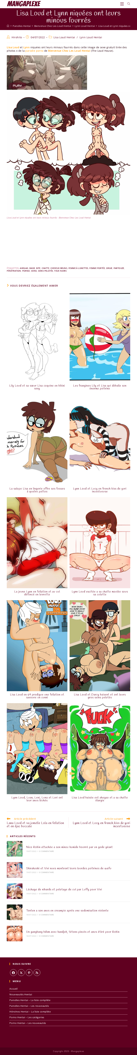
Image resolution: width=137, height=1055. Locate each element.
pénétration (14, 270)
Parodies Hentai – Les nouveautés (29, 1005)
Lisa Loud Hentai (64, 37)
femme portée (97, 268)
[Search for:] (127, 4)
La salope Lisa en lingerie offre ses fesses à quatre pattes (37, 490)
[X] (21, 972)
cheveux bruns (58, 268)
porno (26, 270)
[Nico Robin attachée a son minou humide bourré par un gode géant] (14, 849)
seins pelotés (45, 270)
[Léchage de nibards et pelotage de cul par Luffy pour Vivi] (14, 891)
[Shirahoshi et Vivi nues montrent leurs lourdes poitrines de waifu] (14, 870)
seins (34, 270)
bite (38, 268)
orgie (109, 268)
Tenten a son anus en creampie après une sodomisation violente (67, 911)
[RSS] (37, 972)
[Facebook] (13, 972)
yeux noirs (60, 270)
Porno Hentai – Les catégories (26, 1017)
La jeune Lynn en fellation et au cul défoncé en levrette (37, 593)
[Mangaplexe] (8, 26)
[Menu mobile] (122, 4)
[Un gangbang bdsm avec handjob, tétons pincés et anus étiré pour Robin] (14, 933)
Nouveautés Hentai (20, 994)
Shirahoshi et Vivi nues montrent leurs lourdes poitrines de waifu (68, 868)
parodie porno (34, 50)
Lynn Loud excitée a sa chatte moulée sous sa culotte (100, 593)
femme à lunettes (78, 268)
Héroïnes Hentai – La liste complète (30, 1011)
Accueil (13, 988)
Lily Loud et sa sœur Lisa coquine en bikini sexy (37, 387)
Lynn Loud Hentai (91, 37)
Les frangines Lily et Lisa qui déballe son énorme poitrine (99, 387)
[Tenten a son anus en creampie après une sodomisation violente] (14, 912)
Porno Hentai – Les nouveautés (27, 1023)
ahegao (24, 268)
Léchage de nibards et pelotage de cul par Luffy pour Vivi (64, 889)
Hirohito (17, 37)
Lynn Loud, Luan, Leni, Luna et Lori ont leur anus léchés (37, 799)
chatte (45, 268)
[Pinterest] (29, 972)
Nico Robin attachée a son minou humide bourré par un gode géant (69, 847)
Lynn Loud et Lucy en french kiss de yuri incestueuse (99, 490)
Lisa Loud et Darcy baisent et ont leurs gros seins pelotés (100, 696)
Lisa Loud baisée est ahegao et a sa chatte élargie (100, 799)
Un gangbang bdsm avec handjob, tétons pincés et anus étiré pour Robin (73, 932)
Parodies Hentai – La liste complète (29, 1000)
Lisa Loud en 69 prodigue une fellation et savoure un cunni (37, 696)
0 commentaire (46, 851)
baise (32, 268)
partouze (119, 268)
